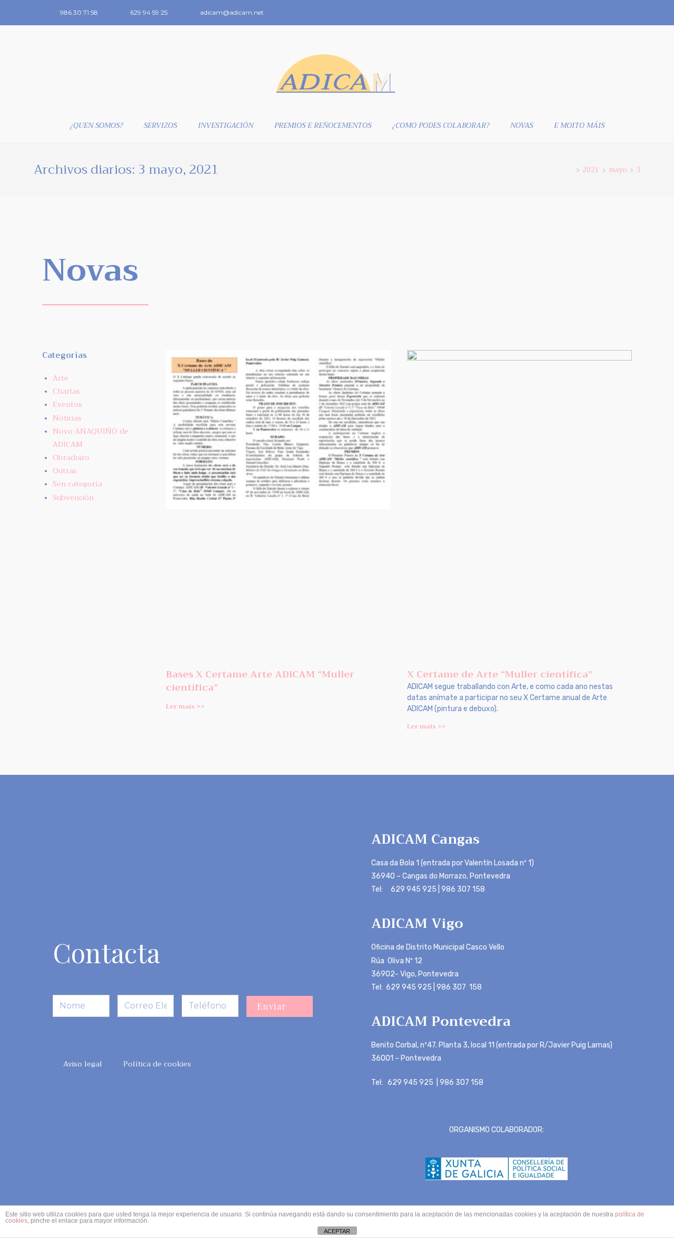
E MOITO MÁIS (579, 125)
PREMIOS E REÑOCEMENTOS (322, 125)
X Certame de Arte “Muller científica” (499, 674)
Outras (65, 470)
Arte (60, 378)
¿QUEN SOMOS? (96, 125)
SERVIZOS (160, 125)
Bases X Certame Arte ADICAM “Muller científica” (260, 681)
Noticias (67, 418)
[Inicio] (570, 170)
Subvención (73, 497)
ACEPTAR (337, 1231)
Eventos (67, 404)
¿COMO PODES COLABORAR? (440, 125)
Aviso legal (82, 1063)
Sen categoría (77, 483)
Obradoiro (71, 457)
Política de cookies (157, 1063)
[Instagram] (624, 12)
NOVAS (521, 125)
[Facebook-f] (607, 12)
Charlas (66, 391)
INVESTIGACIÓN (225, 125)
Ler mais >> (185, 706)
